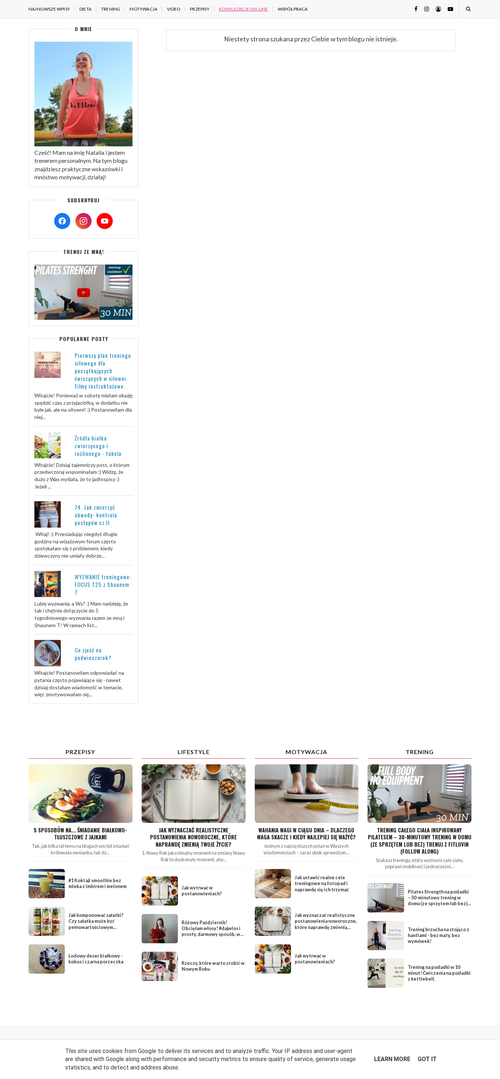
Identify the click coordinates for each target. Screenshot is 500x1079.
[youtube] (447, 8)
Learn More (392, 1059)
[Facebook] (62, 221)
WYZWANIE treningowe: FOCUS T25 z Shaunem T (103, 584)
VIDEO (173, 9)
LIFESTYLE (194, 751)
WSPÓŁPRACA (293, 9)
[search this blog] (468, 9)
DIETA (85, 9)
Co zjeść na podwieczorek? (93, 654)
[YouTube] (105, 221)
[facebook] (413, 8)
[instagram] (424, 8)
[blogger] (435, 8)
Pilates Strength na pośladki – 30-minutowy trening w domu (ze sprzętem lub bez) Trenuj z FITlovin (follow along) (438, 903)
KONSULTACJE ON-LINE (243, 9)
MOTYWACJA (143, 9)
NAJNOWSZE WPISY (49, 9)
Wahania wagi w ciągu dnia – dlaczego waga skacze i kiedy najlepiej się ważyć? (306, 833)
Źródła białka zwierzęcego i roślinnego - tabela (98, 445)
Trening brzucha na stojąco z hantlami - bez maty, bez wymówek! (438, 935)
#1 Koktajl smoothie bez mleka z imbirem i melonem (97, 883)
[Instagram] (83, 221)
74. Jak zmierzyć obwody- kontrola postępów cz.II (96, 515)
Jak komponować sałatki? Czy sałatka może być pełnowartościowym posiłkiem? (95, 924)
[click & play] (83, 317)
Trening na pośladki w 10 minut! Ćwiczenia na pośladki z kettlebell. (439, 973)
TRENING (110, 9)
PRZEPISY (199, 9)
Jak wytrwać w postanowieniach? (202, 890)
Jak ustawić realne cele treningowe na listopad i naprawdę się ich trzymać (322, 883)
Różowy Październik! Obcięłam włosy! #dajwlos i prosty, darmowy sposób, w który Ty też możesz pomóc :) (213, 931)
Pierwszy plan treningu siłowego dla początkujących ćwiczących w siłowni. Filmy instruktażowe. (103, 370)
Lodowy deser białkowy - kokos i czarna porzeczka (95, 958)
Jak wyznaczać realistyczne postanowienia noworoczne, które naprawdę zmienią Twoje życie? (193, 837)
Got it (427, 1059)
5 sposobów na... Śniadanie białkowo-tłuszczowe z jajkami (80, 833)
